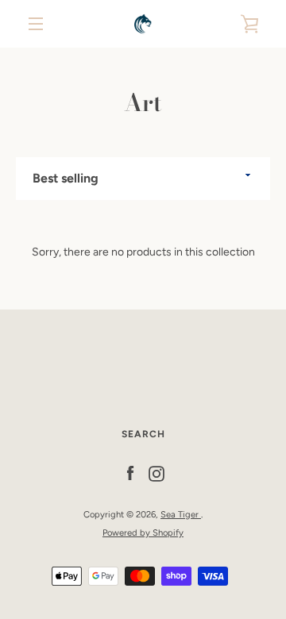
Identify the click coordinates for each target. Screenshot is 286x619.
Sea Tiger (180, 514)
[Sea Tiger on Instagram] (156, 473)
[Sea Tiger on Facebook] (130, 473)
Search (143, 434)
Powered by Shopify (143, 532)
